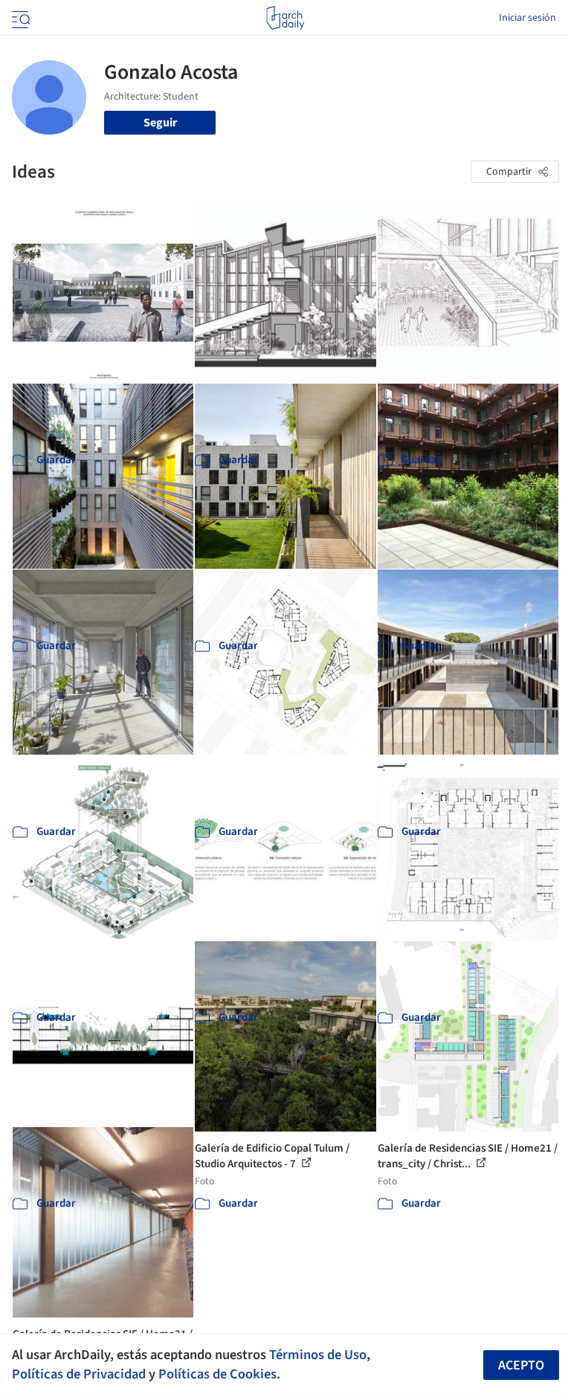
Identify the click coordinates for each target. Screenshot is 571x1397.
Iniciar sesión (527, 18)
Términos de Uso (318, 1354)
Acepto (521, 1365)
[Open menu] (19, 17)
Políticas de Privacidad (79, 1374)
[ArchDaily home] (285, 18)
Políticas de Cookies (217, 1374)
